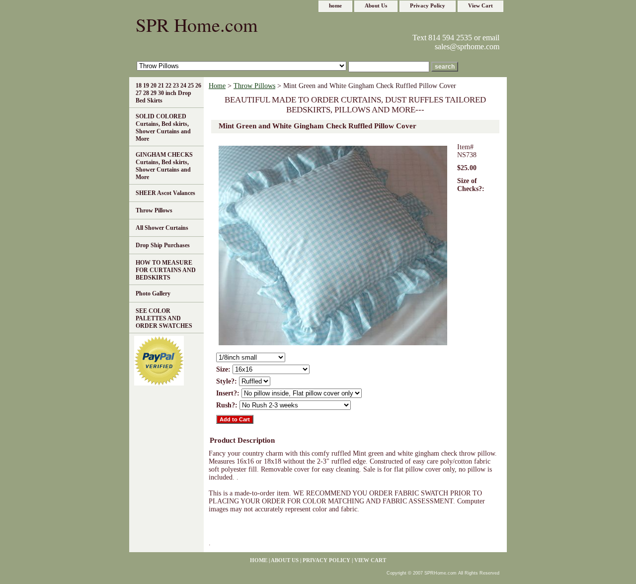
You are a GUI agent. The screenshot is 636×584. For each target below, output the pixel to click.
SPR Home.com (197, 24)
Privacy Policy (427, 5)
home (335, 5)
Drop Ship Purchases (163, 245)
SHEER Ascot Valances (165, 193)
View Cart (480, 5)
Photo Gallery (153, 293)
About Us (376, 5)
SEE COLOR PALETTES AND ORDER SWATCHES (164, 318)
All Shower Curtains (162, 227)
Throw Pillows (254, 86)
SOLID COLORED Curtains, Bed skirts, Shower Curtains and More (163, 127)
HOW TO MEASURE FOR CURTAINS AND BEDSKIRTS (166, 270)
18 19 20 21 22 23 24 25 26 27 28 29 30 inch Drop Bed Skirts (168, 93)
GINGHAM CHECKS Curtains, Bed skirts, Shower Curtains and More (164, 166)
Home (217, 86)
